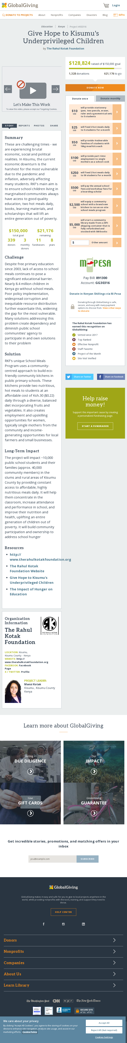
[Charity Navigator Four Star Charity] (39, 1011)
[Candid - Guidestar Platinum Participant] (51, 1011)
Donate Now (95, 87)
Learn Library (16, 985)
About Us (12, 974)
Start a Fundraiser (95, 426)
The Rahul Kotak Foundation (65, 48)
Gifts (122, 14)
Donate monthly (111, 98)
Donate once (80, 98)
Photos (39, 125)
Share (54, 125)
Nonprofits (57, 15)
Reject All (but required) (104, 1030)
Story (9, 125)
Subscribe (87, 858)
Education (47, 26)
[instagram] (63, 924)
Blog (105, 15)
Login (116, 5)
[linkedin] (83, 924)
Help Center (63, 912)
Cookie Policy (29, 1031)
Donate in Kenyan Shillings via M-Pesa (95, 294)
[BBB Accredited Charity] (65, 1010)
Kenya (61, 26)
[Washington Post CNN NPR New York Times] (63, 1001)
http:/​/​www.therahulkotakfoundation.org (26, 660)
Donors (10, 940)
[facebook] (43, 924)
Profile (25, 671)
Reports (24, 125)
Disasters (91, 15)
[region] (63, 1029)
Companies (74, 15)
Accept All (104, 1022)
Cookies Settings (104, 1037)
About (41, 15)
